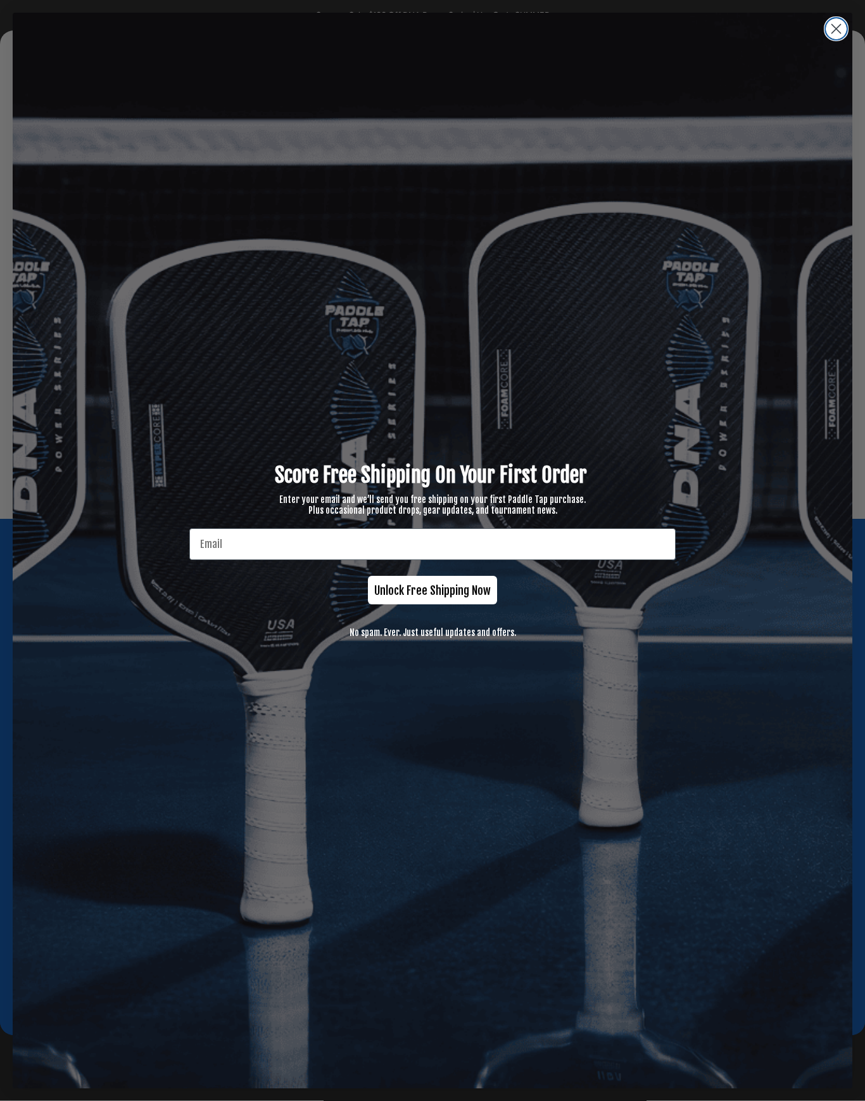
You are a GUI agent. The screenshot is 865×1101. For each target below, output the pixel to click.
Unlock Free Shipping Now (432, 590)
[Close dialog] (836, 29)
